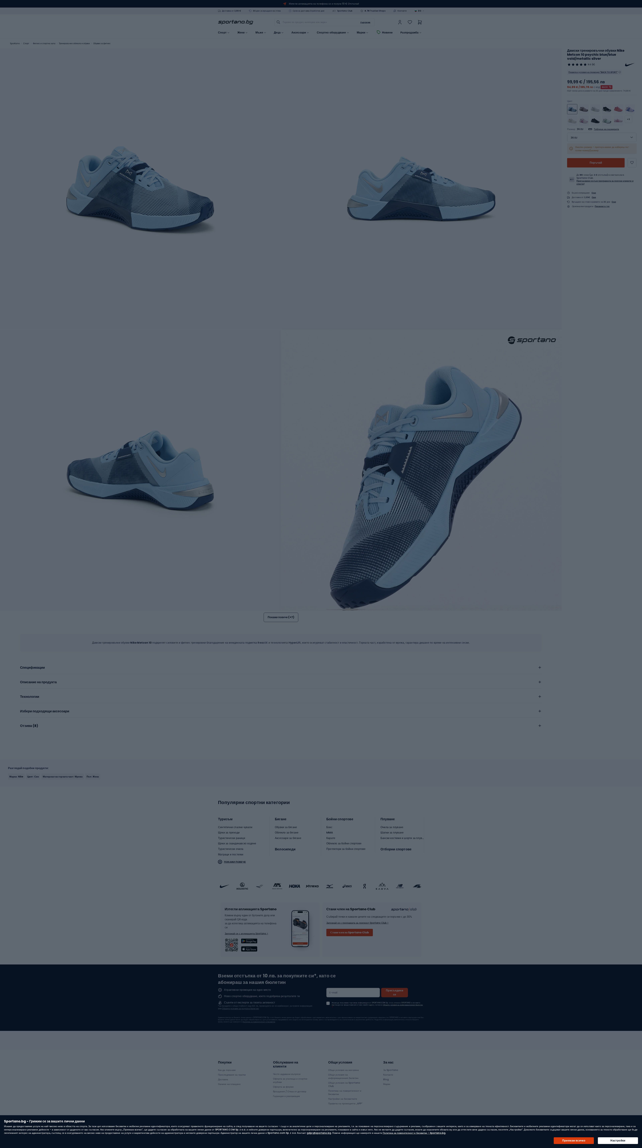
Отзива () (29, 726)
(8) (593, 64)
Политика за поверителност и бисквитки (259, 1022)
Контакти (402, 11)
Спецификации (32, 668)
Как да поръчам (227, 1070)
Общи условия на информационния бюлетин (343, 1076)
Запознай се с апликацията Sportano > (246, 933)
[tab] (281, 666)
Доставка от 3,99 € (231, 11)
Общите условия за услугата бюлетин (240, 1008)
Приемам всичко (573, 1140)
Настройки (617, 1140)
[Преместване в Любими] (632, 162)
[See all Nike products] (630, 65)
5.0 (589, 64)
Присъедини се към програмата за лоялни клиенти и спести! (604, 182)
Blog (386, 1079)
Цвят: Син (33, 776)
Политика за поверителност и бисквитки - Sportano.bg (414, 1133)
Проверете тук (602, 206)
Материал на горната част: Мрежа (63, 776)
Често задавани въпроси (286, 1074)
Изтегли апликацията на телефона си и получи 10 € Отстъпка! (324, 3)
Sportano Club (345, 11)
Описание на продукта (38, 682)
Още (594, 192)
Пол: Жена (93, 776)
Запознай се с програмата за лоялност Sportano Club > (357, 922)
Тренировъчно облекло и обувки (74, 43)
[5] (577, 65)
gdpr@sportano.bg (319, 1133)
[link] (400, 22)
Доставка (223, 1079)
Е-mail (333, 992)
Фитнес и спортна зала (44, 43)
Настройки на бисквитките (342, 1098)
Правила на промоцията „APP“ (345, 1103)
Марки (361, 32)
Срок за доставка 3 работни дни (308, 11)
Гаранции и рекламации (286, 1096)
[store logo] (235, 22)
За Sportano (390, 1070)
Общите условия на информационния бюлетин (403, 1005)
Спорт (26, 43)
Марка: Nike (16, 776)
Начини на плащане (229, 1084)
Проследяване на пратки (232, 1074)
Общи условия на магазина (343, 1070)
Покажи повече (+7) (281, 617)
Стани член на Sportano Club (349, 932)
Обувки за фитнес (102, 43)
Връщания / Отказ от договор (289, 1091)
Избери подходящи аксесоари (44, 711)
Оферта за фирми (283, 1086)
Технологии (29, 697)
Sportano (15, 43)
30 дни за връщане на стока (267, 11)
